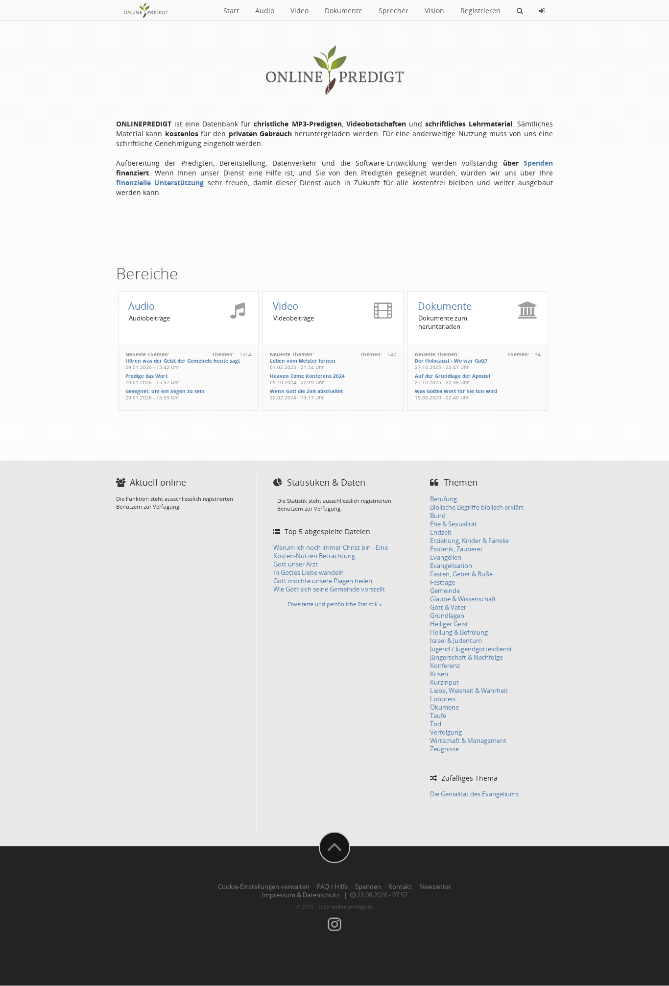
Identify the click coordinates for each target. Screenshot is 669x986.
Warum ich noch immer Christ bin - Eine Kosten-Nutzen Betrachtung (330, 551)
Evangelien (445, 557)
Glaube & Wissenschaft (463, 599)
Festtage (442, 582)
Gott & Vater (448, 607)
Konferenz (445, 666)
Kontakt (400, 887)
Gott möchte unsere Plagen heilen (322, 581)
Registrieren (480, 10)
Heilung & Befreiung (459, 632)
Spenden (538, 163)
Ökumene (444, 707)
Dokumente (343, 10)
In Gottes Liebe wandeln (308, 572)
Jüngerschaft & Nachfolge (466, 657)
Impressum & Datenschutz (300, 895)
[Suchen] (519, 10)
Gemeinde (445, 591)
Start (231, 10)
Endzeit (441, 532)
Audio (264, 10)
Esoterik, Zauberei (456, 549)
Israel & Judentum (456, 641)
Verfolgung (446, 732)
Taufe (438, 716)
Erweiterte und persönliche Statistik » (335, 604)
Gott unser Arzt (295, 564)
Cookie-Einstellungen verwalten (264, 887)
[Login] (542, 10)
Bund (438, 516)
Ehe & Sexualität (453, 524)
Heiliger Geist (449, 624)
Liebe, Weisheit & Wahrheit (469, 691)
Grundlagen (447, 616)
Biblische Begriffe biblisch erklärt (477, 507)
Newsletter (435, 887)
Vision (434, 10)
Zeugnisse (444, 749)
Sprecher (393, 10)
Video (299, 10)
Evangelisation (451, 566)
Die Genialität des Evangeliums (474, 794)
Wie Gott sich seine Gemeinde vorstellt (329, 589)
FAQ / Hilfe (332, 887)
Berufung (443, 499)
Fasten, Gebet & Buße (461, 574)
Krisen (439, 674)
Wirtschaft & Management (468, 741)
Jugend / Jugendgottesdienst (471, 649)
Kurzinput (444, 682)
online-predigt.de (352, 906)
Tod (435, 724)
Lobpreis (442, 699)
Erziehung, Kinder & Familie (469, 541)
